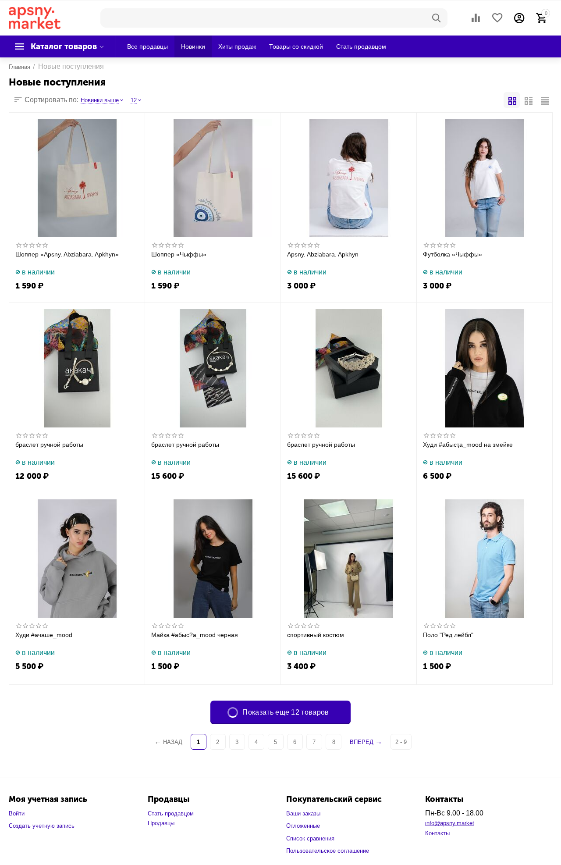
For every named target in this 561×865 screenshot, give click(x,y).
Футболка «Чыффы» (452, 254)
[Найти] (436, 18)
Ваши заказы (303, 813)
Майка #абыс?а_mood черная (194, 634)
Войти (17, 813)
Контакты (437, 833)
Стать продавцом (171, 813)
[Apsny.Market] (34, 17)
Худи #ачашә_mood (43, 634)
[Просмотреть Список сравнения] (475, 18)
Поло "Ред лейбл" (448, 634)
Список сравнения (310, 838)
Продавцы (161, 823)
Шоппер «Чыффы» (178, 254)
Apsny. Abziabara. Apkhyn (323, 254)
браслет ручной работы (49, 444)
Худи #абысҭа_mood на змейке (468, 444)
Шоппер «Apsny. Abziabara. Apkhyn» (67, 254)
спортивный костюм (315, 634)
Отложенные (303, 825)
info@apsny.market (449, 823)
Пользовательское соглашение (327, 850)
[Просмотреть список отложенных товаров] (497, 18)
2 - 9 (401, 742)
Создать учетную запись (42, 825)
